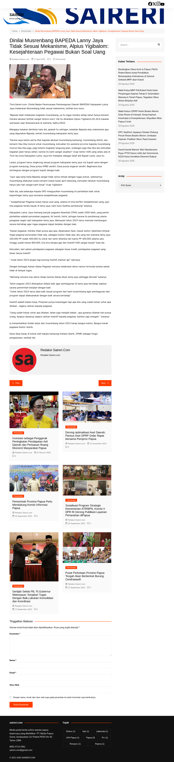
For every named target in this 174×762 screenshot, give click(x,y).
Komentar (15, 634)
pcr (105, 737)
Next (103, 383)
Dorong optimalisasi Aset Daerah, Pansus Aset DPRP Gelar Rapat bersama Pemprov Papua (85, 435)
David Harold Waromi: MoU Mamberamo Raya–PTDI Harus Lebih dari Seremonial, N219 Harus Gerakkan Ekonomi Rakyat (138, 153)
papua (90, 737)
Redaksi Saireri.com (20, 59)
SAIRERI (17, 15)
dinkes (70, 731)
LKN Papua (72, 737)
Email (13, 672)
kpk (86, 731)
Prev (17, 383)
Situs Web (14, 685)
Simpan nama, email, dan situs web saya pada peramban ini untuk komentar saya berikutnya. (54, 697)
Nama (13, 660)
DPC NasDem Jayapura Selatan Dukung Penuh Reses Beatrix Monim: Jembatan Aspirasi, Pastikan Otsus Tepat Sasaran (138, 135)
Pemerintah (61, 59)
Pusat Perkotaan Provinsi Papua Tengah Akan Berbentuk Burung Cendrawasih (84, 576)
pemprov (75, 744)
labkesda (102, 731)
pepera (99, 744)
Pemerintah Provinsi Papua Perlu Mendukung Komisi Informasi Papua (32, 505)
